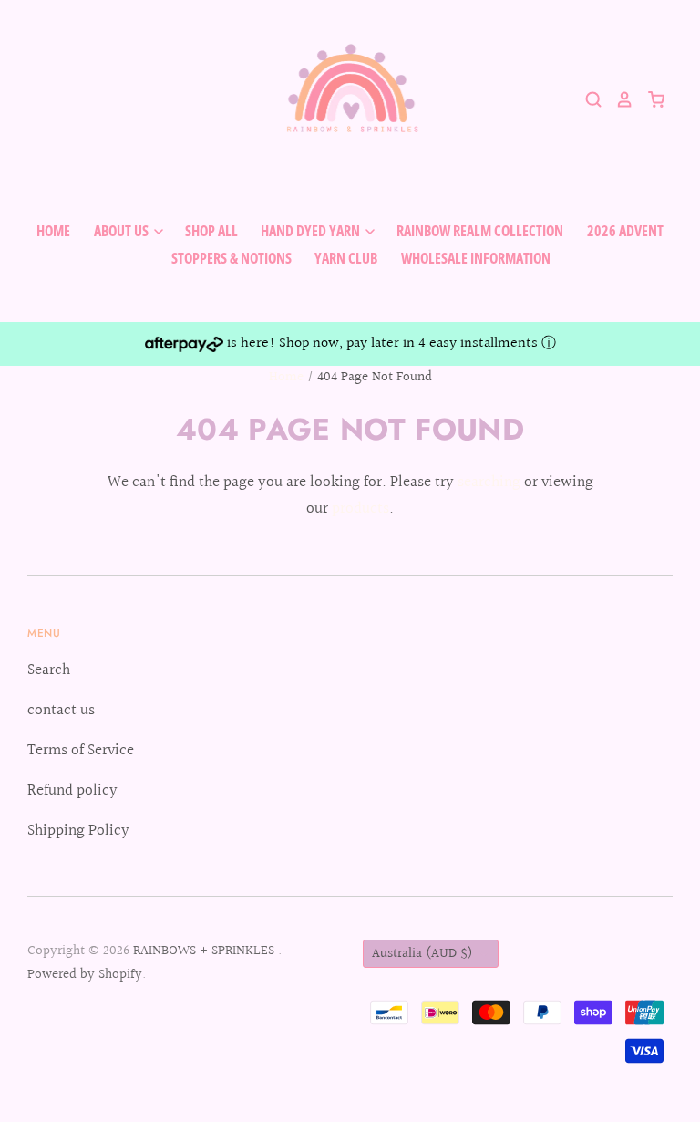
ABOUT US (122, 231)
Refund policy (72, 790)
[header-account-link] (617, 99)
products (360, 508)
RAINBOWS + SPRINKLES (205, 950)
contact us (61, 710)
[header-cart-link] (649, 99)
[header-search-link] (586, 99)
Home (286, 377)
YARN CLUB (345, 258)
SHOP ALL (211, 231)
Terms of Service (80, 750)
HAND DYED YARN (312, 231)
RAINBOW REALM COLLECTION (479, 231)
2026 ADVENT (625, 231)
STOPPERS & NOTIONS (231, 258)
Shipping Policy (78, 830)
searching (489, 482)
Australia (422, 953)
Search (48, 670)
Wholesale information (476, 258)
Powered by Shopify (84, 974)
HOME (53, 231)
